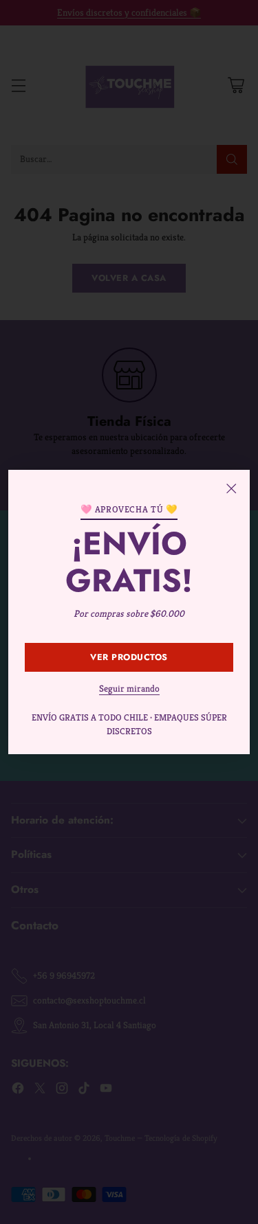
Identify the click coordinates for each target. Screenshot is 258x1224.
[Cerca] (231, 488)
